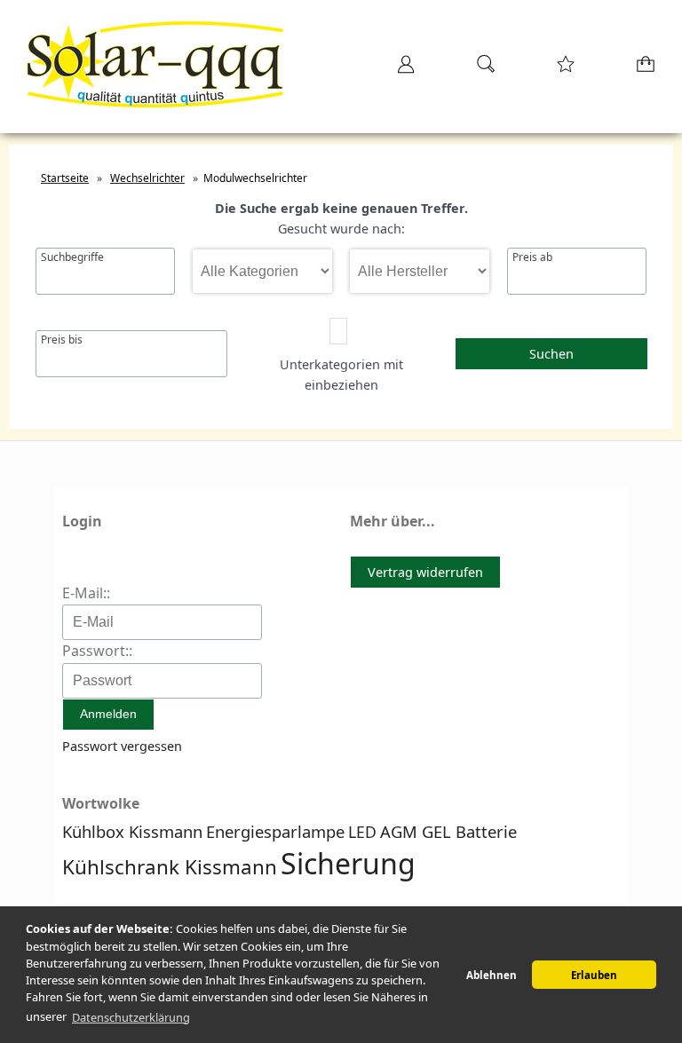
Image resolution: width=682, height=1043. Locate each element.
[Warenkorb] (642, 69)
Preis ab (532, 257)
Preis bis (62, 340)
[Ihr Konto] (400, 69)
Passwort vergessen (122, 746)
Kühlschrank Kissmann (169, 867)
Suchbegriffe (72, 257)
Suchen (551, 353)
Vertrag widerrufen (425, 572)
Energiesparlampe (275, 831)
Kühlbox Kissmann (132, 831)
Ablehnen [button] (491, 975)
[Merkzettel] (560, 69)
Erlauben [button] (594, 975)
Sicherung (348, 863)
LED (362, 831)
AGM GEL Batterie (448, 831)
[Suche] (480, 69)
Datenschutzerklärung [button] (131, 1017)
